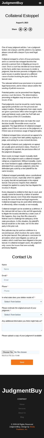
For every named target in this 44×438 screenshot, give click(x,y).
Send (22, 362)
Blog (22, 417)
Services (22, 409)
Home (22, 404)
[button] (40, 3)
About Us (22, 413)
